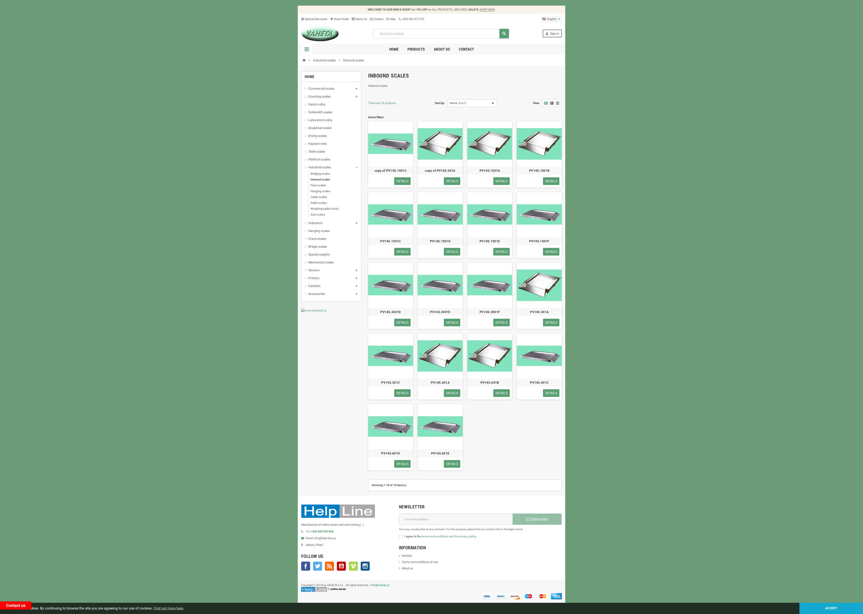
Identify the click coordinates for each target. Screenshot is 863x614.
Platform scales (319, 159)
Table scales (316, 151)
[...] (362, 524)
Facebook (305, 566)
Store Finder (339, 19)
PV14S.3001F (490, 312)
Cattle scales (319, 197)
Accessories (316, 294)
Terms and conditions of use (420, 562)
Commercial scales (321, 88)
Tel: (319, 531)
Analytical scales (319, 128)
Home (393, 49)
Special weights (319, 254)
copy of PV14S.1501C (391, 170)
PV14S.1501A (490, 170)
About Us (361, 19)
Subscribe (539, 519)
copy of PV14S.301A (440, 170)
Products (416, 49)
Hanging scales (320, 191)
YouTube (341, 566)
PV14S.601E (440, 453)
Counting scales (319, 96)
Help (391, 19)
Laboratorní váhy (320, 120)
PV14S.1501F (539, 241)
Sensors (314, 270)
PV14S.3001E (440, 312)
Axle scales (318, 214)
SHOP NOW (487, 9)
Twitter (317, 566)
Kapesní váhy (317, 143)
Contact (378, 19)
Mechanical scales (321, 262)
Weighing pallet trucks (325, 208)
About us (442, 49)
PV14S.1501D (440, 241)
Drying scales (317, 136)
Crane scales (317, 238)
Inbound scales (320, 179)
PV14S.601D (390, 453)
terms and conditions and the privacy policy (449, 536)
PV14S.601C (539, 382)
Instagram (365, 566)
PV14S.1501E (490, 241)
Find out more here (168, 608)
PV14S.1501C (390, 241)
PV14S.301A (539, 312)
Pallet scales (319, 203)
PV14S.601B (489, 382)
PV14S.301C (390, 382)
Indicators (315, 223)
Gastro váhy (316, 104)
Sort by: (440, 103)
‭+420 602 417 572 (411, 19)
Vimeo (353, 566)
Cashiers (314, 286)
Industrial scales (319, 167)
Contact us (15, 605)
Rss (329, 566)
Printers (313, 278)
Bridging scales (320, 173)
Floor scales (318, 185)
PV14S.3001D (390, 312)
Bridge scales (317, 246)
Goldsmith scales (320, 112)
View (536, 103)
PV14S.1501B (539, 170)
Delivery (407, 555)
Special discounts (314, 19)
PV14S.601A (440, 382)
